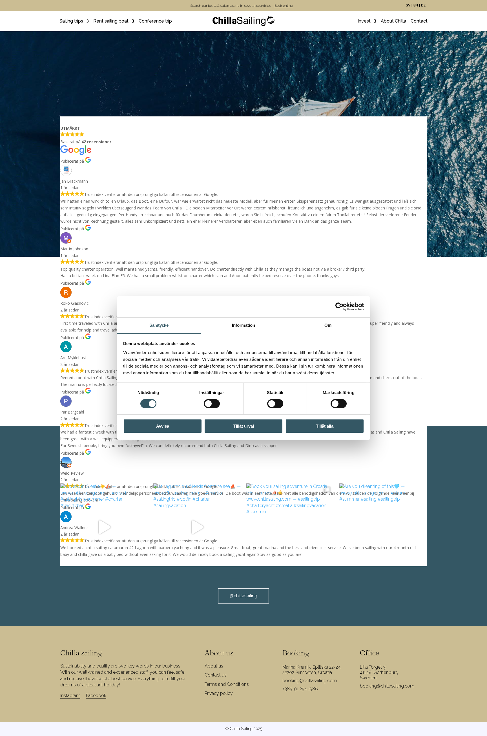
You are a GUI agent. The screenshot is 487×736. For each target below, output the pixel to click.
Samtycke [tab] (159, 324)
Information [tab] (243, 324)
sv (408, 5)
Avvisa (162, 426)
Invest (364, 21)
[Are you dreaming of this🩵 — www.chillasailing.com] (383, 527)
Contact (419, 21)
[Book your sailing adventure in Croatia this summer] (290, 527)
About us (214, 666)
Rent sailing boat (111, 21)
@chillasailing (243, 595)
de (423, 5)
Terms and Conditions (227, 684)
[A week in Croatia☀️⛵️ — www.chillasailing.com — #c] (104, 527)
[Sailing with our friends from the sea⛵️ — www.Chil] (197, 527)
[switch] (212, 403)
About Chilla (393, 21)
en (415, 5)
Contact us (216, 675)
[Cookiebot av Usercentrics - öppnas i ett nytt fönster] (339, 306)
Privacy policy (219, 693)
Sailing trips (71, 21)
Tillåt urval (243, 426)
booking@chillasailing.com (309, 680)
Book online (284, 6)
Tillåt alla (324, 426)
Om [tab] (327, 324)
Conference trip (155, 21)
